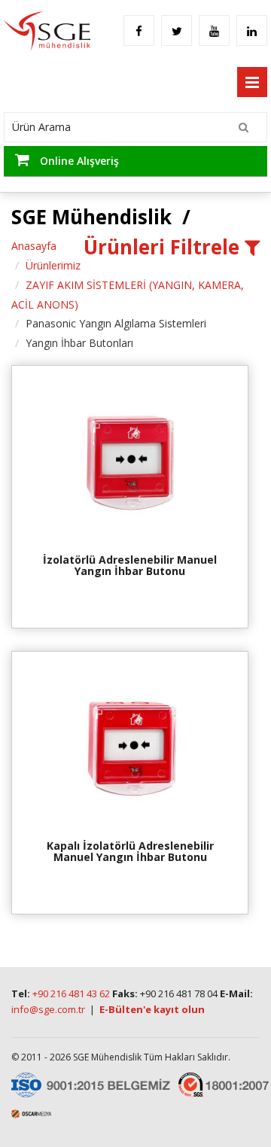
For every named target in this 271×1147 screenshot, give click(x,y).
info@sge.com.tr (48, 1009)
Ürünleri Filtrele (164, 246)
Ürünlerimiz (53, 265)
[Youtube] (214, 24)
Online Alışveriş (78, 161)
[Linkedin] (251, 24)
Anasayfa (33, 246)
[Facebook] (138, 24)
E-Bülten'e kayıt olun (152, 1009)
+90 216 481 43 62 (71, 993)
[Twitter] (176, 24)
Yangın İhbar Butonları (79, 343)
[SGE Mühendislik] (45, 28)
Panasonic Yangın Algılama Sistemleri (116, 323)
